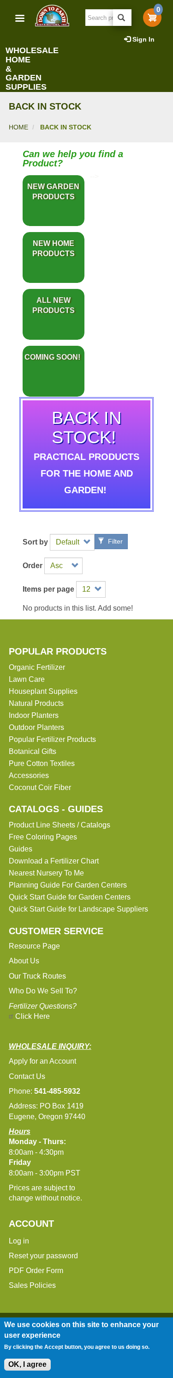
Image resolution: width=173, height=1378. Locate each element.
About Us (24, 961)
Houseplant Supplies (43, 691)
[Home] (52, 15)
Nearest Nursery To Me (46, 873)
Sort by (35, 542)
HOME (18, 127)
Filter (114, 541)
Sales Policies (32, 1285)
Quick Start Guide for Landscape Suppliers (78, 909)
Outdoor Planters (36, 727)
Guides (20, 849)
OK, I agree (27, 1364)
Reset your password (43, 1256)
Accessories (29, 775)
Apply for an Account (42, 1061)
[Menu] (19, 19)
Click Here (32, 1016)
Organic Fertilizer (37, 667)
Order (32, 566)
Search (122, 17)
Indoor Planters (34, 715)
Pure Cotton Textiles (42, 763)
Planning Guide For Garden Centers (68, 885)
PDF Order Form (36, 1270)
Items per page (48, 589)
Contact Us (27, 1076)
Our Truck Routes (37, 976)
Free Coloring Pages (43, 837)
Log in (19, 1241)
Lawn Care (27, 679)
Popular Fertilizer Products (52, 739)
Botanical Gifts (32, 751)
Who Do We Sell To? (43, 991)
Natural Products (36, 703)
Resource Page (34, 946)
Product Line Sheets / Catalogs (59, 825)
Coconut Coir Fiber (40, 787)
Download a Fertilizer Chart (54, 861)
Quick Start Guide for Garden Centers (70, 897)
